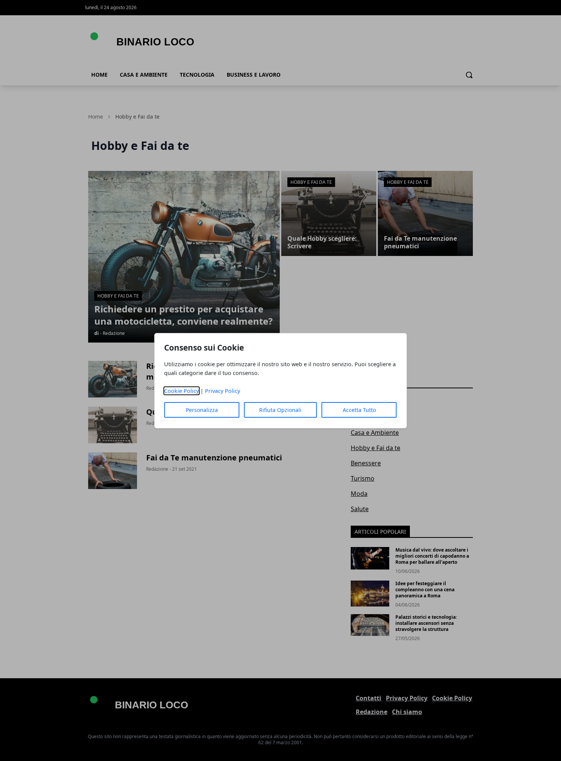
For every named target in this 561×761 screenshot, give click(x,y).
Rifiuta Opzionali (280, 409)
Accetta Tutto (359, 409)
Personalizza (202, 409)
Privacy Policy (222, 390)
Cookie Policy (181, 390)
